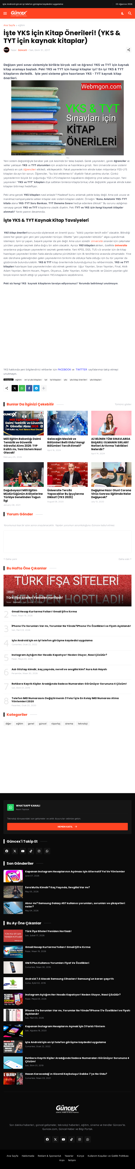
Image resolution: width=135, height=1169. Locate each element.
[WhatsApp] (22, 388)
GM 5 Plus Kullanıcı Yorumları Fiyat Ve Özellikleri (57, 963)
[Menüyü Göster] (5, 13)
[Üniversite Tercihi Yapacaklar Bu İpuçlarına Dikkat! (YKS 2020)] (67, 474)
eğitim (21, 25)
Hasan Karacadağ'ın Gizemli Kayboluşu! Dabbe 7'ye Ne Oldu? (66, 1073)
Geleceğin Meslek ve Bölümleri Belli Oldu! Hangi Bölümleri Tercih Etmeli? (66, 442)
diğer (8, 723)
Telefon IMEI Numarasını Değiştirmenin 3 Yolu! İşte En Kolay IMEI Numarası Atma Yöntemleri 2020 (65, 700)
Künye (80, 1155)
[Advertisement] (67, 330)
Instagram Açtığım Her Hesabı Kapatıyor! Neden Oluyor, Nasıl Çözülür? (59, 654)
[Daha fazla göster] (43, 388)
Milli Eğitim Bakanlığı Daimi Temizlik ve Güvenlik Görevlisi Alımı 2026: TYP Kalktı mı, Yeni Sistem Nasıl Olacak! (23, 445)
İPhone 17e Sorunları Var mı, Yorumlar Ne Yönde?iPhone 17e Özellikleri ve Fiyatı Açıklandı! (71, 626)
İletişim (72, 1160)
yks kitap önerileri (78, 380)
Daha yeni (11, 558)
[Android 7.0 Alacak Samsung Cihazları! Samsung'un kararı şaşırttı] (13, 983)
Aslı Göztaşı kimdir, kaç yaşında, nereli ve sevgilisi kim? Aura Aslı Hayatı (59, 669)
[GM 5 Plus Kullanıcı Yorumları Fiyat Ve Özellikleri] (13, 967)
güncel (42, 723)
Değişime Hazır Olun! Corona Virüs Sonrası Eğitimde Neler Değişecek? (111, 494)
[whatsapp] (47, 851)
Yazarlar (69, 1155)
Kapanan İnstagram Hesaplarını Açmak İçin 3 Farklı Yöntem (65, 1026)
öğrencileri (29, 169)
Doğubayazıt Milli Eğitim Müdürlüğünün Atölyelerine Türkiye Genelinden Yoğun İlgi (23, 495)
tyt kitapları (55, 380)
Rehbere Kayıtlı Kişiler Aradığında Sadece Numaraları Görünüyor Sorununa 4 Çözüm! (69, 683)
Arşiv (62, 1160)
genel (31, 723)
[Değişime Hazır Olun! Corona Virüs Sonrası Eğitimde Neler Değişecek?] (111, 474)
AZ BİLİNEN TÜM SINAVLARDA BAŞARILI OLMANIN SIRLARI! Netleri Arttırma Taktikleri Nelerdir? (110, 444)
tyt (46, 380)
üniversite (97, 241)
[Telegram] (36, 388)
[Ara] (130, 13)
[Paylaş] (128, 50)
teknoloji (83, 723)
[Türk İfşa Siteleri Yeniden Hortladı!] (13, 936)
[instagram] (39, 851)
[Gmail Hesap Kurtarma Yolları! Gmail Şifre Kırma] (13, 951)
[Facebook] (29, 388)
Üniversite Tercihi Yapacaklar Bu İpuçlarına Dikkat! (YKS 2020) (65, 494)
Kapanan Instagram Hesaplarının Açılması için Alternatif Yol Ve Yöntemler (75, 871)
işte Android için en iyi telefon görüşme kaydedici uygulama (52, 640)
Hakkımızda (28, 1155)
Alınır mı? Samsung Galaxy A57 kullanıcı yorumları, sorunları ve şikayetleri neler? (75, 905)
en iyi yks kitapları (33, 380)
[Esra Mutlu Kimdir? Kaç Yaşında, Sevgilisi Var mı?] (13, 892)
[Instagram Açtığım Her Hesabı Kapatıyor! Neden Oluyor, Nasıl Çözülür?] (13, 999)
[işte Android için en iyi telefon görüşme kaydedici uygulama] (13, 1047)
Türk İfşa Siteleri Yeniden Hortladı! (48, 931)
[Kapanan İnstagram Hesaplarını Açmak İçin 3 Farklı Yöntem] (13, 1031)
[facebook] (7, 851)
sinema (69, 723)
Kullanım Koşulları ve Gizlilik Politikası (108, 1155)
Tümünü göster (123, 404)
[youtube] (23, 851)
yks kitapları (95, 380)
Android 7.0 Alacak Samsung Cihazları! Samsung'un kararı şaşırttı (69, 978)
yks (65, 380)
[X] (15, 388)
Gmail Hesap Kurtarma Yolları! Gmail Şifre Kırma (44, 611)
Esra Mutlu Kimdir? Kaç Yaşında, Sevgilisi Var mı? (57, 887)
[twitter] (15, 851)
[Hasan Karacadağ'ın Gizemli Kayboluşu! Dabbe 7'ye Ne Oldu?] (13, 1078)
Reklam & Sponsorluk (49, 1155)
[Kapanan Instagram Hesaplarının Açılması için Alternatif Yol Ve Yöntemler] (13, 876)
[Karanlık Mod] (122, 13)
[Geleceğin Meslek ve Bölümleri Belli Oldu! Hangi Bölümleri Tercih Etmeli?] (67, 423)
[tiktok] (31, 851)
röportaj (55, 723)
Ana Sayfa (9, 25)
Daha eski (124, 558)
